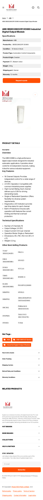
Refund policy (6, 491)
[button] (3, 7)
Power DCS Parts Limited (20, 487)
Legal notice (32, 495)
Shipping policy (7, 495)
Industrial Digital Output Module (18, 345)
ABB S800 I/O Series (23, 340)
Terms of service (28, 491)
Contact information (20, 495)
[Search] (38, 7)
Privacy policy (17, 491)
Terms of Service (26, 476)
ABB (10, 18)
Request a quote (21, 80)
